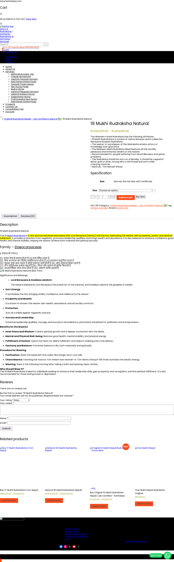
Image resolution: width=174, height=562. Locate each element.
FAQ (67, 538)
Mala (8, 59)
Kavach (9, 61)
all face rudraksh (99, 208)
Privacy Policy (72, 528)
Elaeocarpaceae (28, 247)
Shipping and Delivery (76, 533)
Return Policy (72, 531)
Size (94, 190)
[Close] (1, 23)
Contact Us (11, 106)
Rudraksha (11, 57)
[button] (87, 258)
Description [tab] (10, 216)
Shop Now (31, 19)
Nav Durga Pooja (19, 86)
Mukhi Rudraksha (16, 235)
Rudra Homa (17, 89)
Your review (7, 403)
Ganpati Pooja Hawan (22, 84)
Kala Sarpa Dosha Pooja (23, 81)
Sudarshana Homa (20, 96)
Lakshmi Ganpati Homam (24, 79)
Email (3, 422)
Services (9, 71)
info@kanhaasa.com (136, 541)
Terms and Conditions (76, 536)
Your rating (6, 400)
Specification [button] (101, 173)
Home (8, 66)
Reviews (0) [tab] (28, 216)
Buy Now (140, 196)
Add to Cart (126, 197)
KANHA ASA (122, 208)
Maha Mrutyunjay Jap (22, 74)
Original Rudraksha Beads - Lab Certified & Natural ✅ (32, 118)
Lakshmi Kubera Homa (23, 94)
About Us (10, 69)
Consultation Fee (14, 109)
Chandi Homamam (21, 76)
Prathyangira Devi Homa (24, 99)
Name (4, 418)
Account (10, 111)
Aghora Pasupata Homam (25, 91)
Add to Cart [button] (144, 503)
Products (10, 104)
